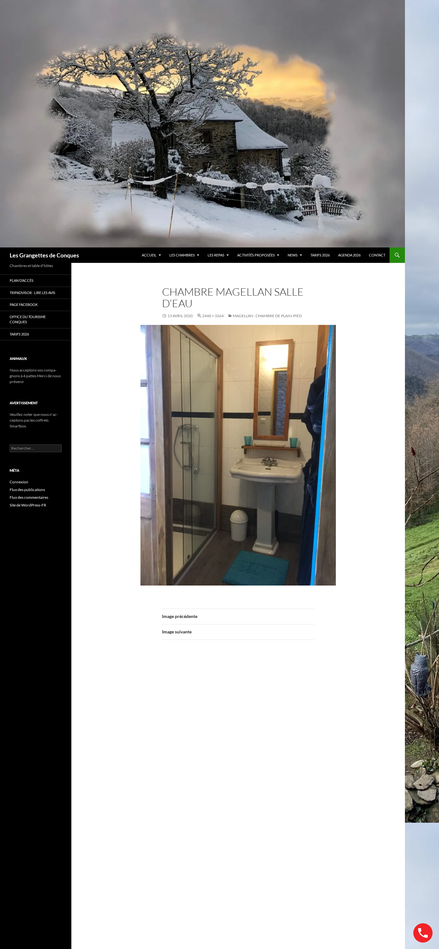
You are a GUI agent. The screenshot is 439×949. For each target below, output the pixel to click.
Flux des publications (27, 489)
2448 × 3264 (213, 315)
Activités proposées (256, 255)
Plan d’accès (21, 280)
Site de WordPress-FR (28, 505)
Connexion (19, 481)
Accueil (149, 255)
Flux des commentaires (29, 497)
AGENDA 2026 (349, 255)
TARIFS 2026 (320, 255)
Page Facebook (24, 304)
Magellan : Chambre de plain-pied (267, 315)
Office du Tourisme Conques (28, 319)
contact (377, 255)
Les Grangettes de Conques (44, 255)
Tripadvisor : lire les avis (32, 293)
